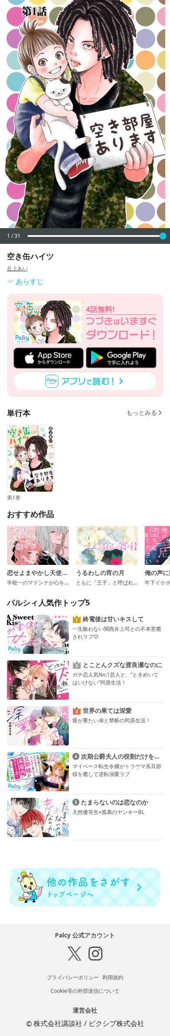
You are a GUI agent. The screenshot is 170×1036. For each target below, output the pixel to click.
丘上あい (17, 268)
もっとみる (141, 412)
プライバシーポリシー (73, 977)
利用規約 (112, 977)
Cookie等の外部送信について (85, 991)
